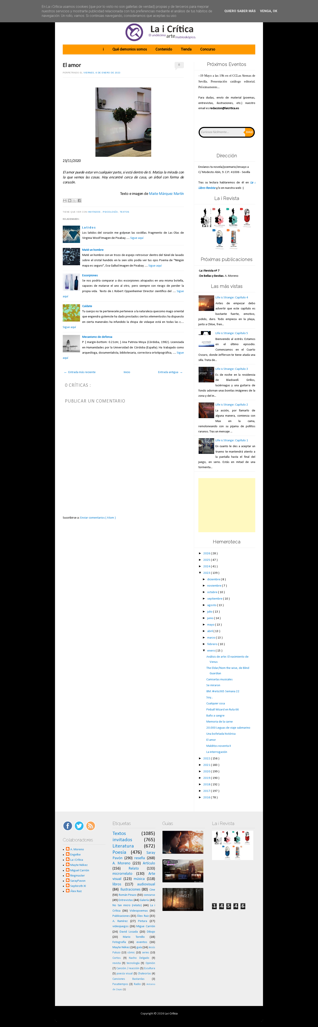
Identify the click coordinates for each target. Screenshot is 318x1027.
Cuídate (87, 306)
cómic (131, 952)
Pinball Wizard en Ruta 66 (222, 709)
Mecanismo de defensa (97, 337)
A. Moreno (77, 849)
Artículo (149, 863)
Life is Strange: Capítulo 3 (231, 369)
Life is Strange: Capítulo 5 (231, 333)
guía (139, 947)
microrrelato (122, 874)
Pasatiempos (120, 984)
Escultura (149, 968)
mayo (211, 624)
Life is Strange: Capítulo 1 (231, 440)
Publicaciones (121, 916)
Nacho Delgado (139, 958)
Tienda (186, 49)
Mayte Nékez (79, 865)
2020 (207, 771)
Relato (133, 869)
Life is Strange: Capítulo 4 (231, 297)
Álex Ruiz (76, 891)
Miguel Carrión (79, 870)
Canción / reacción (127, 968)
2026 (207, 553)
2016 (207, 797)
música (139, 879)
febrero (212, 644)
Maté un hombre (93, 250)
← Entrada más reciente (80, 372)
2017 (207, 791)
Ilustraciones (130, 890)
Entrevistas (126, 900)
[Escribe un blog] (69, 200)
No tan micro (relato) (127, 905)
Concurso (207, 49)
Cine (152, 889)
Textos (125, 212)
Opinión (150, 963)
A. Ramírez (120, 921)
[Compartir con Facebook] (79, 200)
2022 (207, 758)
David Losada (129, 931)
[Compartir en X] (74, 200)
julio (210, 611)
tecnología (133, 963)
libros (116, 884)
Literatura (123, 846)
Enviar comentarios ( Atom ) (98, 517)
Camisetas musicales (219, 679)
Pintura (142, 921)
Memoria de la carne (219, 721)
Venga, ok (268, 11)
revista (116, 963)
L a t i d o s (88, 227)
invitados (94, 212)
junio (210, 618)
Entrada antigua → (170, 372)
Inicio (127, 372)
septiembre (215, 598)
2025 (207, 560)
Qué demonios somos (129, 49)
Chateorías (144, 973)
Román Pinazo (128, 895)
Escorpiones (90, 275)
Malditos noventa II (218, 746)
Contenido (164, 49)
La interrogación (216, 752)
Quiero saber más (240, 11)
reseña (139, 858)
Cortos (116, 958)
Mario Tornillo (134, 937)
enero (211, 650)
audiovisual (146, 884)
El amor (72, 65)
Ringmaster (77, 875)
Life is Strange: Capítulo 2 (231, 404)
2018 (207, 784)
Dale (249, 132)
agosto (212, 605)
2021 (207, 765)
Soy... (209, 697)
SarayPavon (77, 881)
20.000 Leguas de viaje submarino (228, 727)
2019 (207, 778)
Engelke (75, 854)
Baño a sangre (215, 715)
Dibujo (151, 931)
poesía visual (125, 973)
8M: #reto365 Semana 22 (222, 691)
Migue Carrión (145, 926)
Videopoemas (139, 910)
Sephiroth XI (78, 886)
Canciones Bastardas (128, 979)
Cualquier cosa (215, 703)
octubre (212, 592)
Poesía (119, 852)
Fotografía (119, 942)
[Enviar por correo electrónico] (65, 200)
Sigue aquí (136, 238)
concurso (149, 895)
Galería (144, 900)
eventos (142, 942)
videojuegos (120, 926)
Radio (137, 984)
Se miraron (213, 685)
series (145, 952)
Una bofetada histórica (221, 734)
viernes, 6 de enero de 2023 (102, 72)
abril (210, 631)
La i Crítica (76, 860)
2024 (207, 566)
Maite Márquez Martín (166, 194)
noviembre (214, 585)
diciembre (214, 579)
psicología (110, 212)
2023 (207, 573)
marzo (211, 637)
